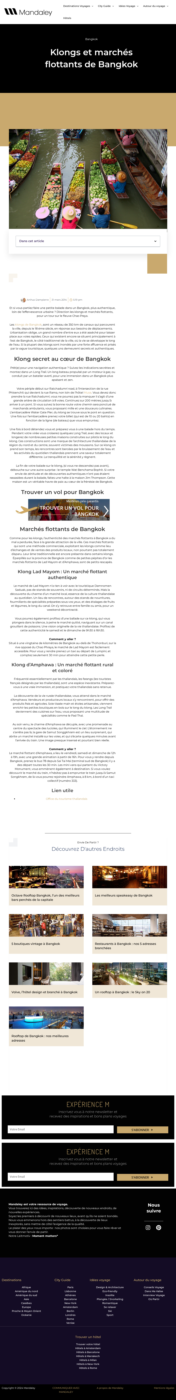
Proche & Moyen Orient (26, 1311)
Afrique (26, 1287)
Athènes (70, 1295)
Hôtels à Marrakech (88, 1356)
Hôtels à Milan (88, 1360)
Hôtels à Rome (88, 1368)
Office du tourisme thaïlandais (66, 798)
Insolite (109, 1295)
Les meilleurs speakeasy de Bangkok (123, 895)
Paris (70, 1287)
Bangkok (91, 39)
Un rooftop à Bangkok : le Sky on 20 (122, 992)
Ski (110, 1311)
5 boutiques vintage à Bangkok (36, 944)
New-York (70, 1303)
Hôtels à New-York (88, 1364)
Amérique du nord (26, 1291)
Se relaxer (110, 1307)
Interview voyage (154, 1295)
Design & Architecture (110, 1287)
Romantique (110, 1303)
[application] (91, 6)
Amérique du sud (26, 1295)
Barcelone (70, 1299)
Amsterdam (70, 1307)
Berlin (70, 1311)
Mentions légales (164, 1388)
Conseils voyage (154, 1287)
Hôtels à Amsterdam (88, 1348)
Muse (87, 392)
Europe (26, 1307)
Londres (70, 1315)
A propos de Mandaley (110, 1388)
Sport (110, 1315)
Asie (26, 1299)
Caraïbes (26, 1303)
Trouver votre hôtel (88, 1344)
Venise (70, 1322)
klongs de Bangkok (28, 324)
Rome (70, 1319)
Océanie (26, 1315)
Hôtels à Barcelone (88, 1352)
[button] (155, 241)
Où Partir (154, 1299)
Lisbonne (70, 1291)
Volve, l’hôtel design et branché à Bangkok (45, 992)
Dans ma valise (154, 1291)
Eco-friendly (109, 1291)
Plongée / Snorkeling (110, 1299)
